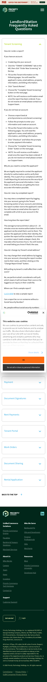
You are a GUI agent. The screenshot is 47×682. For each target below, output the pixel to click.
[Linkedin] (42, 515)
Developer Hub (30, 572)
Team (5, 570)
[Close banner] (43, 313)
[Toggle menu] (41, 10)
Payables (6, 538)
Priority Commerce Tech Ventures (10, 584)
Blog (26, 561)
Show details (33, 352)
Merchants (28, 548)
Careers (6, 565)
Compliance (8, 671)
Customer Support (10, 602)
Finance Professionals (29, 538)
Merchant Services (10, 549)
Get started (9, 618)
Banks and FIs (29, 528)
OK (23, 360)
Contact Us (7, 590)
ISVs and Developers (32, 532)
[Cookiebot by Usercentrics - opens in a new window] (28, 312)
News (5, 574)
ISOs (26, 544)
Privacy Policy (20, 671)
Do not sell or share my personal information (23, 367)
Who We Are (7, 561)
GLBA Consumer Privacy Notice (15, 674)
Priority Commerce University (31, 567)
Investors (6, 579)
